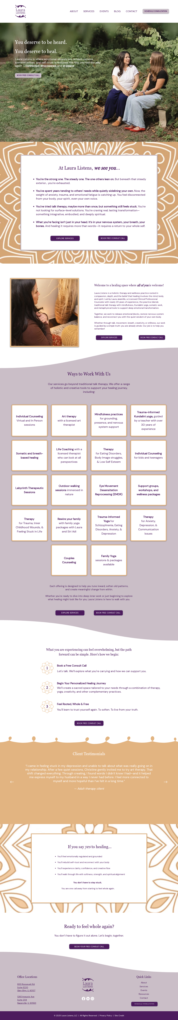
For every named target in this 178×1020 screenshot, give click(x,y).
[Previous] (12, 782)
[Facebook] (83, 998)
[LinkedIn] (88, 998)
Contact (144, 998)
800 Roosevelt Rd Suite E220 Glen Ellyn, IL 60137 (26, 987)
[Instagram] (92, 998)
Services (144, 986)
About (144, 982)
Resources (144, 994)
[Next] (166, 782)
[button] (74, 11)
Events (144, 990)
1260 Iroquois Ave (25, 996)
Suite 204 (22, 1000)
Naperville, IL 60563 (26, 1003)
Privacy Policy (106, 1015)
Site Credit (119, 1015)
